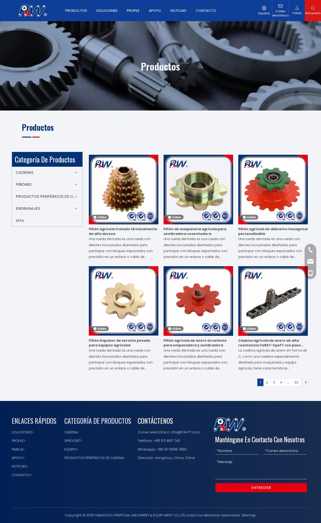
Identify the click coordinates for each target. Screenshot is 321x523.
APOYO (155, 10)
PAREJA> (18, 449)
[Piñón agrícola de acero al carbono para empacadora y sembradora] (198, 300)
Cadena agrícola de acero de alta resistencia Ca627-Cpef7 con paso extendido (269, 343)
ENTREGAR (261, 487)
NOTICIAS (178, 10)
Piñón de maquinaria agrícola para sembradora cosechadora (195, 231)
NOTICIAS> (20, 466)
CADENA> (71, 432)
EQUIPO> (71, 449)
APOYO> (18, 458)
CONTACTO (206, 10)
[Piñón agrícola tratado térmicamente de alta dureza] (123, 189)
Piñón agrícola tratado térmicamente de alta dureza (123, 231)
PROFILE (133, 10)
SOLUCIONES (106, 10)
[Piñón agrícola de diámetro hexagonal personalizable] (273, 189)
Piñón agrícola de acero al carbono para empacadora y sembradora (195, 343)
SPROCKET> (73, 440)
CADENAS (24, 172)
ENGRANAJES (28, 208)
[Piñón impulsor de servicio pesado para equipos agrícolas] (123, 300)
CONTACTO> (22, 475)
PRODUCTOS (76, 10)
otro (20, 220)
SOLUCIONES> (22, 432)
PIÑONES (23, 184)
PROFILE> (18, 440)
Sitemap (249, 515)
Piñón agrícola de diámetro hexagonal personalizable (273, 231)
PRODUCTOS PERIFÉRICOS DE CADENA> (94, 458)
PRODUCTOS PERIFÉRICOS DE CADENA (49, 196)
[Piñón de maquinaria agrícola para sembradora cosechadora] (198, 189)
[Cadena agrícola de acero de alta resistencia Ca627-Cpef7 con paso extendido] (273, 300)
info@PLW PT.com (185, 432)
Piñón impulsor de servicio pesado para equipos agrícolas (119, 343)
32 (296, 382)
